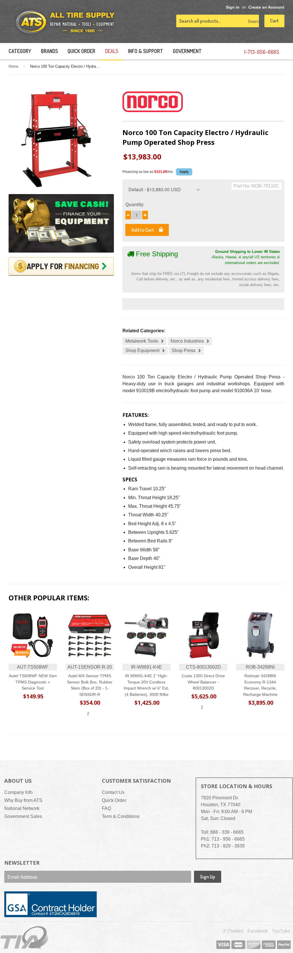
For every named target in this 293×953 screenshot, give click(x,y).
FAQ (106, 808)
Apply (184, 172)
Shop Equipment (142, 350)
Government (187, 51)
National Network (21, 808)
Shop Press (183, 350)
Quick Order (81, 51)
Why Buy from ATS (23, 800)
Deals (111, 51)
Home (13, 66)
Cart (274, 20)
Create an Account (266, 7)
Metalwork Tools (141, 341)
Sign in (232, 7)
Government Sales (23, 816)
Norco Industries (187, 341)
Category (20, 51)
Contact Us (113, 792)
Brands (49, 51)
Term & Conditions (120, 816)
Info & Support (145, 51)
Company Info (18, 792)
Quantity (134, 204)
